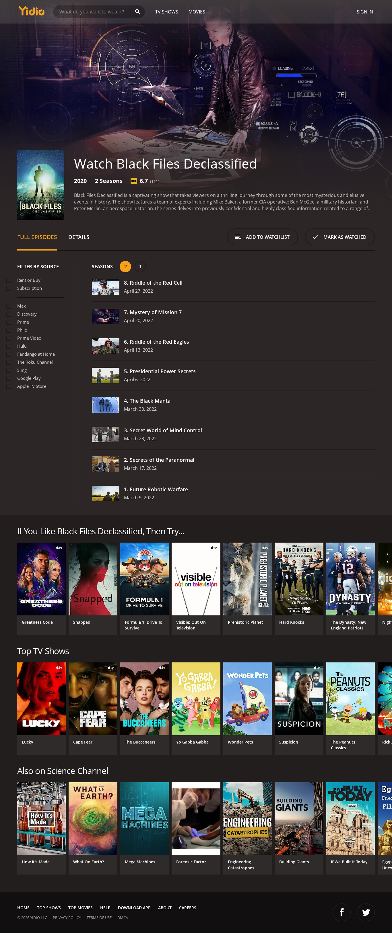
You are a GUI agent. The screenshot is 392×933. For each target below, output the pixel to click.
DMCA (122, 917)
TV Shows (166, 12)
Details (78, 237)
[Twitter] (366, 912)
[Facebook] (342, 912)
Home (23, 907)
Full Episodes (37, 237)
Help (105, 907)
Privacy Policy (67, 917)
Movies (197, 12)
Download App (134, 907)
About (165, 907)
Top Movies (80, 907)
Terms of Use (99, 917)
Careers (187, 907)
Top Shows (49, 907)
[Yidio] (31, 13)
